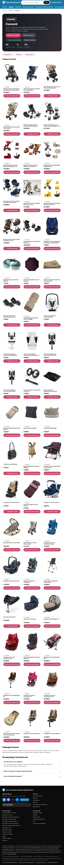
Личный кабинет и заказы (9, 812)
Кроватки (35, 798)
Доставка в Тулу (6, 827)
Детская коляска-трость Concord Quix (30, 543)
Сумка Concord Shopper (30, 428)
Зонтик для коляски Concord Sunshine (31, 280)
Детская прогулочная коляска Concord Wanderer (32, 89)
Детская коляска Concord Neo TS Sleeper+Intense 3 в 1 (11, 202)
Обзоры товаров (6, 838)
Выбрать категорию (13, 35)
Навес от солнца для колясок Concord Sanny (52, 280)
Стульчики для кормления (40, 804)
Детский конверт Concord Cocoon (31, 505)
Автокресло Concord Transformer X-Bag (49, 543)
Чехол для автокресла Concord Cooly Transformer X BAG (31, 354)
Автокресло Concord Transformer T (29, 581)
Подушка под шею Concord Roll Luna (10, 280)
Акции (4, 836)
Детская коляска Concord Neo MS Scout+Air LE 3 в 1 (52, 204)
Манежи (35, 802)
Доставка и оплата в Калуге (9, 821)
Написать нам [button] (24, 799)
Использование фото (53, 862)
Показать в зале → (28, 35)
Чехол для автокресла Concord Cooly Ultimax (9, 390)
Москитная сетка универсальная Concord (50, 390)
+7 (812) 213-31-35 (52, 847)
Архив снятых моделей (39, 823)
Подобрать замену (53, 95)
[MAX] (8, 800)
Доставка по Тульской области (10, 823)
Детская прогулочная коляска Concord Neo (11, 127)
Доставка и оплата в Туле (9, 819)
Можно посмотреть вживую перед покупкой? (18, 771)
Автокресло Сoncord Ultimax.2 (52, 733)
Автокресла (8, 54)
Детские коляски (37, 796)
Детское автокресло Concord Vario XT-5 (32, 658)
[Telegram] (4, 800)
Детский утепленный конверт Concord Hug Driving (11, 734)
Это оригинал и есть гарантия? (13, 761)
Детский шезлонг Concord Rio (11, 542)
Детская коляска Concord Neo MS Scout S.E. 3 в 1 (32, 204)
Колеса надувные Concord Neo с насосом (32, 390)
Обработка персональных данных (26, 862)
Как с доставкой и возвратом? (13, 776)
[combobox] (33, 3)
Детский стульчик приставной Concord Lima (52, 467)
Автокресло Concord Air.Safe (11, 581)
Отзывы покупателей (38, 819)
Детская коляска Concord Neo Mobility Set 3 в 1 (52, 166)
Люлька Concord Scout (30, 619)
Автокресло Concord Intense (51, 502)
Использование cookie (41, 862)
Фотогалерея (36, 817)
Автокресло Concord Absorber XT (11, 696)
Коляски (19, 54)
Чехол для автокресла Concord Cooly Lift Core (50, 354)
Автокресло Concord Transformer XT (29, 696)
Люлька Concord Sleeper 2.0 (51, 619)
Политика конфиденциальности (9, 862)
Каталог (4, 7)
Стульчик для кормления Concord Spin (50, 581)
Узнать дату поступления (12, 95)
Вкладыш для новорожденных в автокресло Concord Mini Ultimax (52, 242)
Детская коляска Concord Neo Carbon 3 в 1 (32, 242)
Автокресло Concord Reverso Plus (52, 658)
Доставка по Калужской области (11, 825)
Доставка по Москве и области (10, 817)
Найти (46, 2)
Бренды (11, 7)
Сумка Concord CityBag (50, 428)
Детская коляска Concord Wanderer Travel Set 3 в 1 (31, 166)
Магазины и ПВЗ (37, 812)
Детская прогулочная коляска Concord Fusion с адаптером (11, 89)
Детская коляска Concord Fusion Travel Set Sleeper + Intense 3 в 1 (31, 125)
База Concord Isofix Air (9, 617)
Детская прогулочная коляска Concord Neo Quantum (52, 87)
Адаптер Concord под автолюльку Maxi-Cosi (9, 316)
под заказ (7, 86)
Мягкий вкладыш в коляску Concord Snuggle (31, 318)
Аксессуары (30, 54)
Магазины (18, 7)
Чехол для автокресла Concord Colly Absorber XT (10, 354)
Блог (34, 821)
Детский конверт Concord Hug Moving (11, 429)
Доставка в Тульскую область (44, 7)
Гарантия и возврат (7, 834)
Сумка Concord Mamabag (10, 464)
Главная (4, 10)
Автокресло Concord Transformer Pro (9, 658)
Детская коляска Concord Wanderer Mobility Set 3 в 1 (10, 166)
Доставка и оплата (28, 7)
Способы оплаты (6, 832)
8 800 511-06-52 (56, 2)
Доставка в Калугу (7, 829)
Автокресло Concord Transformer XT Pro (49, 696)
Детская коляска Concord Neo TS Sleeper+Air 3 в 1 (11, 240)
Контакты (4, 840)
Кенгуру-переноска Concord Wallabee (31, 467)
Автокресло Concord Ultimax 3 (32, 733)
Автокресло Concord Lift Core (11, 502)
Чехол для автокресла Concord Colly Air (50, 316)
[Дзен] (13, 800)
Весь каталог (36, 806)
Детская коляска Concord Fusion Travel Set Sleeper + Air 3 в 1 (52, 125)
